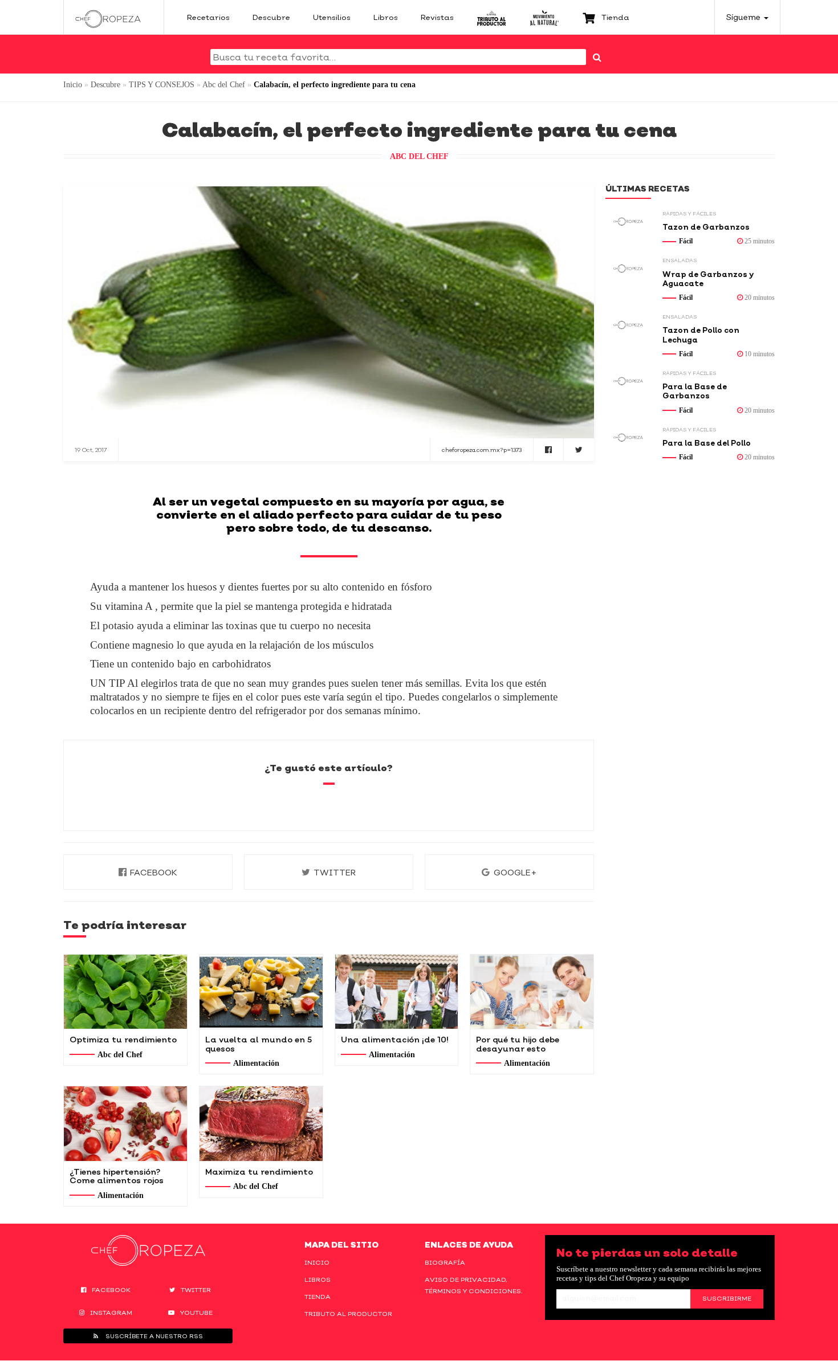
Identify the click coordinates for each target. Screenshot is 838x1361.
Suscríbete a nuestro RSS (153, 1336)
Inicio (72, 84)
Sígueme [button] (744, 17)
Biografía (445, 1262)
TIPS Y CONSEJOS (161, 84)
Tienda (317, 1297)
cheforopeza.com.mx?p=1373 (482, 449)
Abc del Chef (223, 84)
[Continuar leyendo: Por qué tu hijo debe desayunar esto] (531, 992)
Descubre (105, 84)
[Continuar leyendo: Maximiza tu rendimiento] (261, 1123)
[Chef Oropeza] (108, 17)
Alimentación (256, 1063)
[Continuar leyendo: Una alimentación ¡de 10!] (396, 992)
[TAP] (491, 17)
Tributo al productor (348, 1314)
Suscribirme (726, 1298)
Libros (317, 1279)
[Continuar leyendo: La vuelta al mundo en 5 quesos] (261, 992)
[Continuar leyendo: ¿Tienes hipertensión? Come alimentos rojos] (125, 1123)
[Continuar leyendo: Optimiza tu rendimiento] (125, 992)
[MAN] (544, 17)
